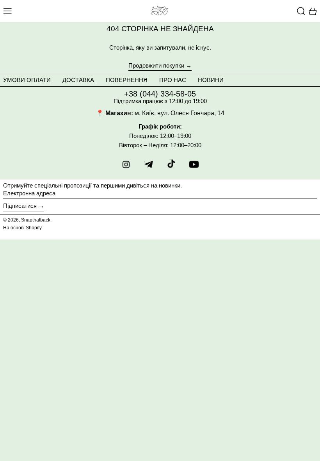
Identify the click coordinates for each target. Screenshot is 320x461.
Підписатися (20, 205)
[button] (301, 11)
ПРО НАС (172, 80)
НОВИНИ (211, 80)
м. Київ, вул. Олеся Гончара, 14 (179, 113)
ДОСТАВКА (78, 80)
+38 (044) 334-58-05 (160, 93)
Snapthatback (35, 220)
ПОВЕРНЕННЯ (127, 80)
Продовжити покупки (156, 66)
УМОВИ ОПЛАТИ (27, 80)
